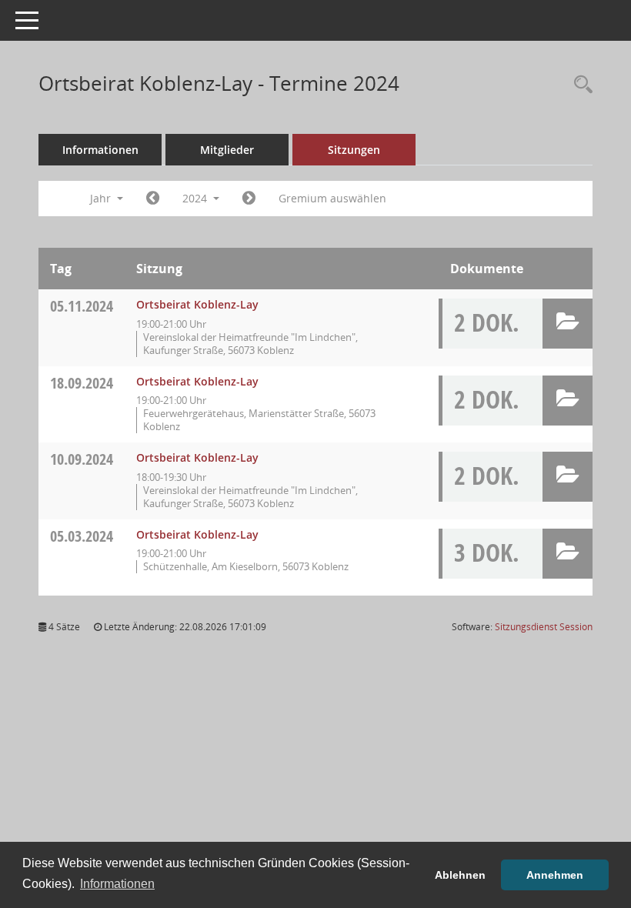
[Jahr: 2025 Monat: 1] (249, 198)
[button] (568, 324)
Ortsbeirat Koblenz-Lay (197, 304)
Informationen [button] (117, 883)
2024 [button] (196, 198)
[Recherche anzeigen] (579, 85)
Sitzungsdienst (544, 626)
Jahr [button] (102, 198)
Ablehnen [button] (460, 875)
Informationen (100, 149)
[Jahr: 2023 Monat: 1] (153, 198)
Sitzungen (354, 149)
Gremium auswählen (332, 198)
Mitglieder (227, 149)
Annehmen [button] (554, 875)
